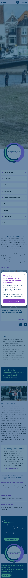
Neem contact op (14, 301)
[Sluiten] (24, 274)
